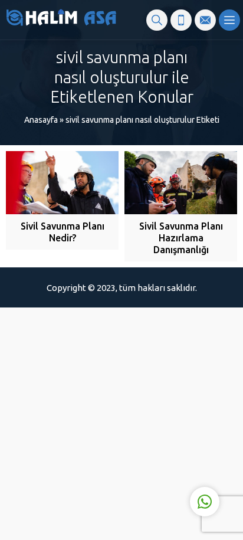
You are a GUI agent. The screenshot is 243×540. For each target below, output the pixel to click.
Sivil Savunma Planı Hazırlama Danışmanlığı (181, 238)
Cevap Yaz (131, 453)
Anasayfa (41, 120)
